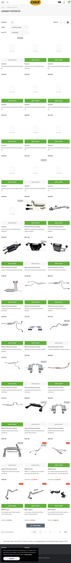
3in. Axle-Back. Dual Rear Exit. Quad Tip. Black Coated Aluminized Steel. (58, 513)
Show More (36, 526)
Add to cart (35, 60)
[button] (59, 2)
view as (55, 22)
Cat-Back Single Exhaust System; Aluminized (56, 391)
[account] (64, 2)
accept (11, 559)
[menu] (2, 2)
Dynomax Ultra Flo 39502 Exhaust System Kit (35, 108)
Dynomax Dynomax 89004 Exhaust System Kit (12, 67)
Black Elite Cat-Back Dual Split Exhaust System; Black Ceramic (34, 431)
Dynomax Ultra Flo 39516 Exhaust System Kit (12, 148)
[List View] (61, 22)
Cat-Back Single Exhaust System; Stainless (59, 349)
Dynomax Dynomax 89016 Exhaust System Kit (59, 67)
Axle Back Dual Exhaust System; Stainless (35, 349)
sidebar (3, 22)
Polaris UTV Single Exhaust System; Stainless (57, 230)
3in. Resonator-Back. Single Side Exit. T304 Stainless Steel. (10, 513)
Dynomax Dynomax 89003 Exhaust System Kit (59, 108)
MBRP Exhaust (29, 469)
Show (3, 27)
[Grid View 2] (64, 22)
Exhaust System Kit (12, 7)
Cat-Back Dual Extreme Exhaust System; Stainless (11, 350)
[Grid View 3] (68, 22)
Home (2, 7)
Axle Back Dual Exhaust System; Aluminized (33, 391)
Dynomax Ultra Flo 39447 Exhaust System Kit (12, 189)
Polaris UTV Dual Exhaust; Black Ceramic (11, 270)
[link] (12, 48)
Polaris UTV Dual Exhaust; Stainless (57, 270)
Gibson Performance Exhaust (32, 226)
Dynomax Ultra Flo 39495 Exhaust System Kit (58, 148)
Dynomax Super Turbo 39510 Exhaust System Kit (34, 67)
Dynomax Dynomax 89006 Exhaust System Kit (12, 108)
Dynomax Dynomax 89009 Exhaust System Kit (35, 148)
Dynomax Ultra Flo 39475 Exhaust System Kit (58, 189)
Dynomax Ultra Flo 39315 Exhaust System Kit (35, 189)
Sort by (3, 32)
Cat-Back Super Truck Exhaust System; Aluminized (11, 309)
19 (60, 532)
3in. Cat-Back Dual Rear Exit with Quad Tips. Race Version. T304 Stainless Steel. (58, 472)
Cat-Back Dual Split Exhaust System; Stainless (34, 309)
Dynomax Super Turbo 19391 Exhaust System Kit (11, 230)
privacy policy (28, 554)
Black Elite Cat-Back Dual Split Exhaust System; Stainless (34, 230)
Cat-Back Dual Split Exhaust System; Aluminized (10, 472)
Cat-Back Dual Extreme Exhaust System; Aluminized (11, 391)
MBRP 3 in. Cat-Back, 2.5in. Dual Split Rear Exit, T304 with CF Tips (34, 472)
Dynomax (3, 63)
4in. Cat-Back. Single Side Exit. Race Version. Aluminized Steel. (34, 513)
